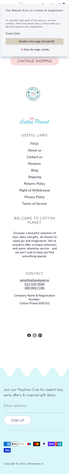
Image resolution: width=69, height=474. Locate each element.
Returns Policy (34, 183)
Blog (34, 170)
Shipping (34, 177)
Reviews (34, 163)
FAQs (34, 143)
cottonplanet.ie (34, 463)
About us (34, 150)
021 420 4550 (35, 284)
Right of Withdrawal (34, 190)
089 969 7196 (35, 288)
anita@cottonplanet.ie (34, 280)
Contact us (34, 157)
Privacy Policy (34, 197)
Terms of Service (34, 203)
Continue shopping (34, 60)
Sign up (17, 420)
